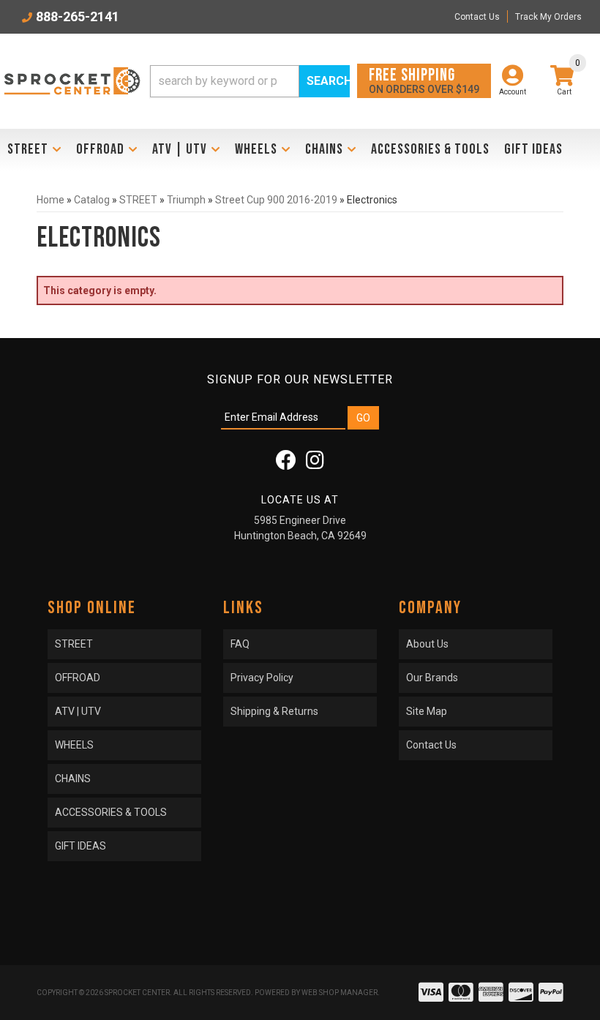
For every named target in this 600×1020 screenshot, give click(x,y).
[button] (250, 81)
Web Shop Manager (339, 993)
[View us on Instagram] (315, 464)
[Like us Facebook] (286, 464)
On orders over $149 (424, 80)
